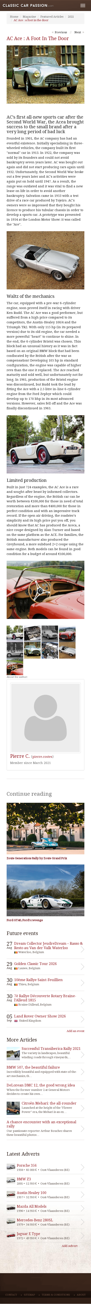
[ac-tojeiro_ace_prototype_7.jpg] (50, 633)
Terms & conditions (56, 1294)
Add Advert (70, 1246)
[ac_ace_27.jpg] (15, 633)
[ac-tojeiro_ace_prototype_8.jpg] (15, 650)
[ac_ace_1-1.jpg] (32, 633)
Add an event (75, 1031)
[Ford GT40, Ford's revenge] (45, 890)
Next (77, 32)
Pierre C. (20, 756)
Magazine (29, 16)
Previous (61, 32)
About (81, 1294)
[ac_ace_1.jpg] (32, 650)
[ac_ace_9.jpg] (50, 650)
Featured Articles (51, 16)
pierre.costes (42, 756)
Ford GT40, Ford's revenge (25, 920)
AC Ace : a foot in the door (31, 20)
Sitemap (29, 1294)
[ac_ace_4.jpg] (67, 650)
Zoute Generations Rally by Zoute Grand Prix (37, 858)
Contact (11, 1294)
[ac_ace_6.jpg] (67, 633)
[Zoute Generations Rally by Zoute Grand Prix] (45, 828)
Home (14, 16)
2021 (71, 16)
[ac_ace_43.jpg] (15, 667)
